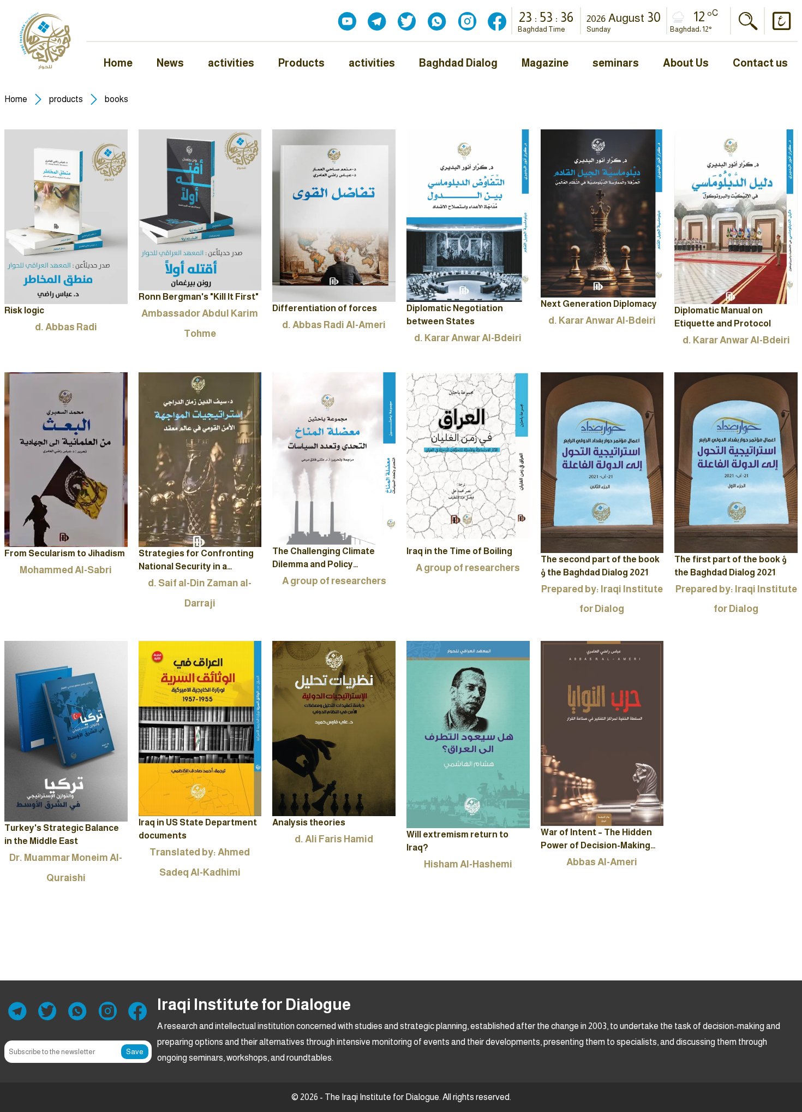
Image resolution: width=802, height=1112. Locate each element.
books (116, 99)
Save (134, 1052)
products (66, 99)
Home (15, 99)
